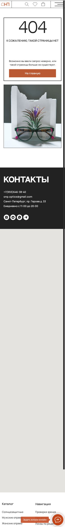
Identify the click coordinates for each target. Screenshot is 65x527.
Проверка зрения (45, 512)
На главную (32, 73)
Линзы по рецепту (46, 523)
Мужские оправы (12, 517)
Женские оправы (12, 523)
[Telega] (26, 217)
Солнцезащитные (12, 512)
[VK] (13, 217)
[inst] (6, 217)
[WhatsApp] (19, 217)
